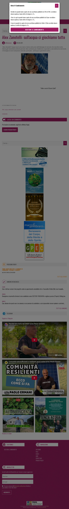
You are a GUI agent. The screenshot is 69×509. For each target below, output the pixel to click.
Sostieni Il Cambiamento (34, 30)
